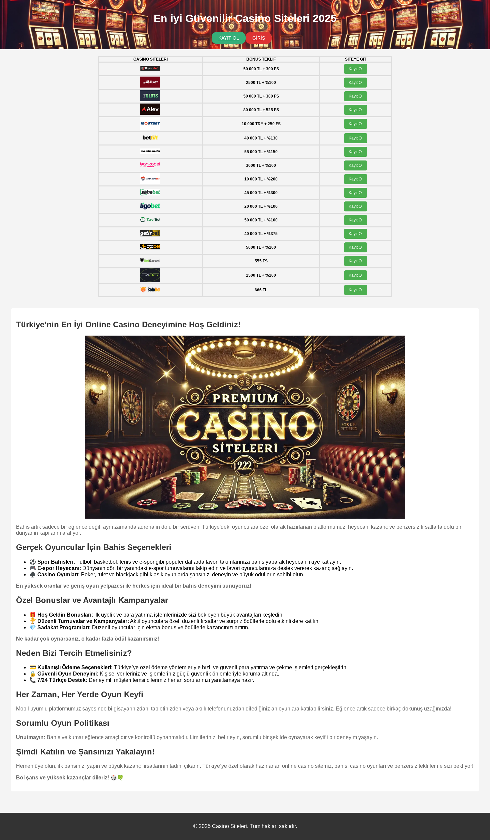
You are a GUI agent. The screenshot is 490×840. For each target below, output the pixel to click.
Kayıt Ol (356, 69)
